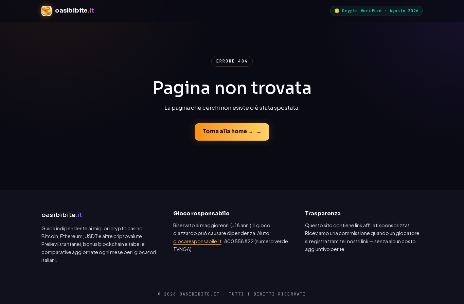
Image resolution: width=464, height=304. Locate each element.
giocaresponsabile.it (197, 241)
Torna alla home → (227, 131)
